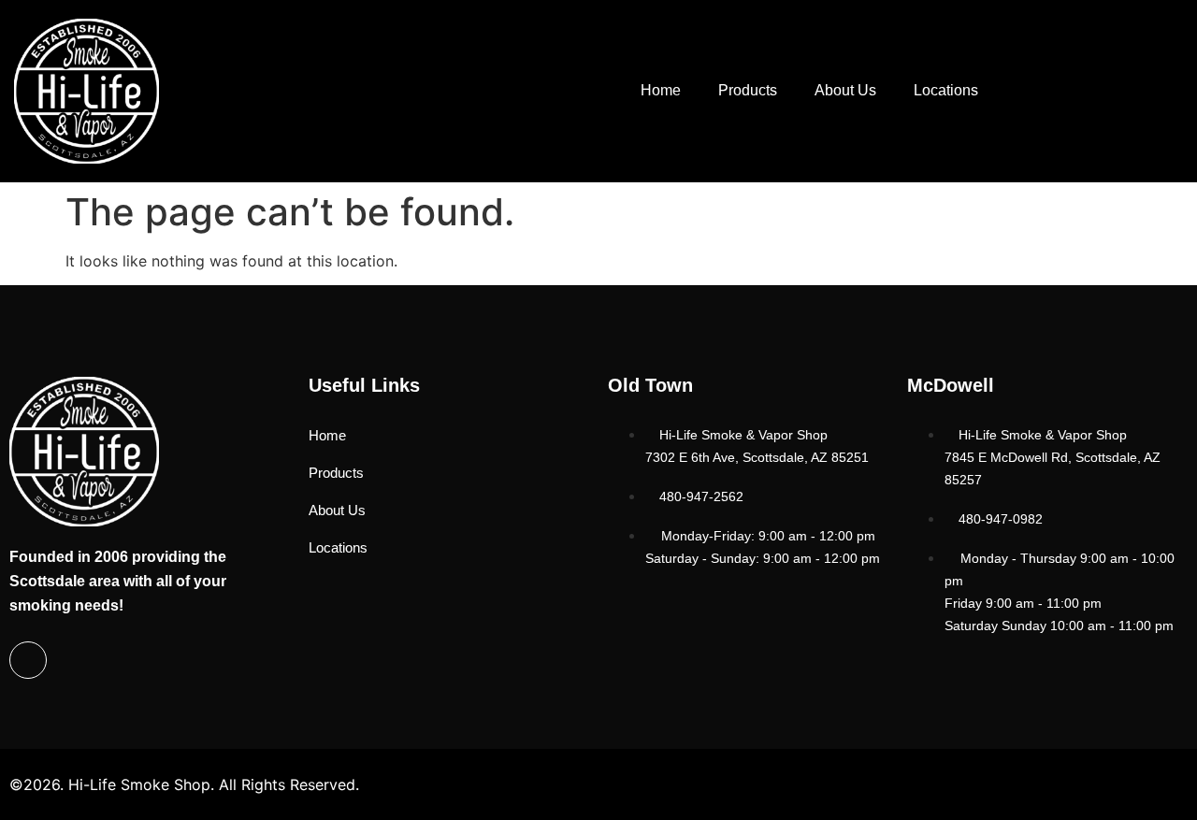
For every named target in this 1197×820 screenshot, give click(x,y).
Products (747, 90)
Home (661, 90)
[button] (1100, 88)
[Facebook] (28, 660)
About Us (845, 90)
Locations (946, 90)
